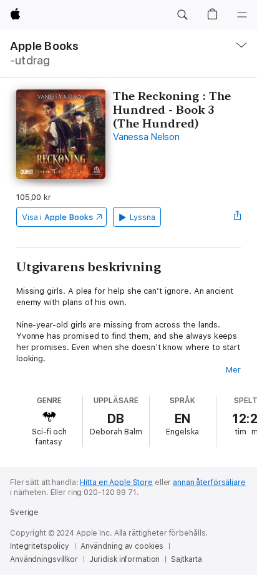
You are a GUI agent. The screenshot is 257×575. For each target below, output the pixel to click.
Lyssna (142, 217)
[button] (182, 15)
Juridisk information (124, 559)
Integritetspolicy (39, 546)
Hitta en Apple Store (116, 482)
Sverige (24, 512)
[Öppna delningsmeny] (237, 216)
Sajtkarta (186, 559)
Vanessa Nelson (146, 136)
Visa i (57, 217)
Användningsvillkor (44, 559)
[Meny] (242, 15)
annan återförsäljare (209, 482)
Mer (233, 369)
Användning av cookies (121, 546)
